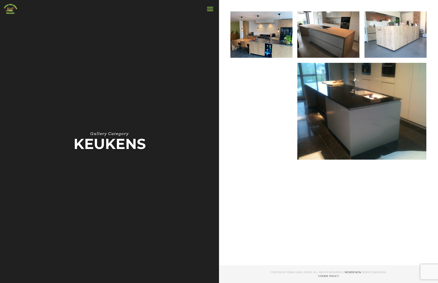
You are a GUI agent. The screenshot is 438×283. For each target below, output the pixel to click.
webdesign (352, 272)
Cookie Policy (328, 276)
